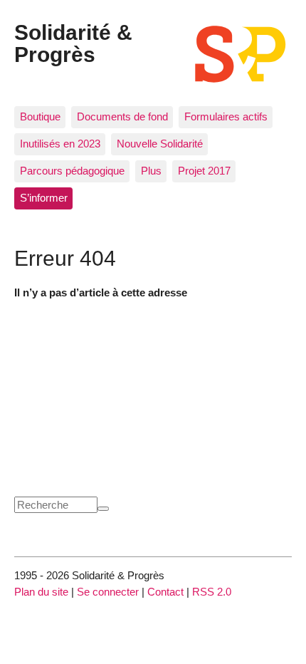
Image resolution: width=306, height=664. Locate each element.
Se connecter (108, 592)
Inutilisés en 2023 (60, 144)
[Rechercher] (103, 509)
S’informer (44, 198)
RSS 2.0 (211, 592)
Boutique (40, 116)
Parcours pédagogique (72, 171)
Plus (151, 171)
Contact (165, 592)
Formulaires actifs (226, 116)
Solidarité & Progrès (73, 43)
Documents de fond (122, 116)
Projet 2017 (204, 171)
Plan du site (41, 592)
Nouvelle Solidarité (160, 144)
